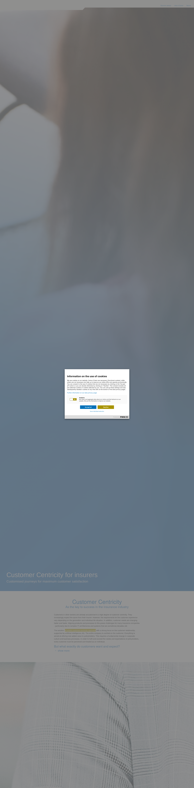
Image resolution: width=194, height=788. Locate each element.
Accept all (88, 407)
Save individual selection (97, 411)
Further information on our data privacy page (82, 393)
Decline (105, 407)
